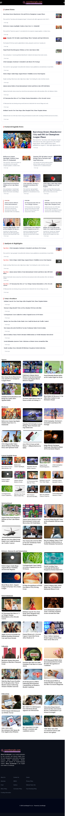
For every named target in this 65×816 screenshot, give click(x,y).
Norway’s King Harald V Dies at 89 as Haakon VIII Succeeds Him (11, 229)
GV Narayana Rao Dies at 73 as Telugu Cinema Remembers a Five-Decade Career (26, 98)
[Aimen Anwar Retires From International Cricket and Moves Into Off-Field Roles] (59, 275)
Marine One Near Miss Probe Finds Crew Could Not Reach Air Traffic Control (52, 229)
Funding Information (6, 792)
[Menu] (1, 2)
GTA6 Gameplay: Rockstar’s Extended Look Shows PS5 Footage (21, 62)
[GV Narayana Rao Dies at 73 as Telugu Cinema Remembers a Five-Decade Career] (59, 287)
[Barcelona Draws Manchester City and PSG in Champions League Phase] (59, 18)
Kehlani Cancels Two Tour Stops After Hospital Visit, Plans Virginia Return (25, 110)
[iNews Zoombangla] (32, 2)
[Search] (64, 2)
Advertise (3, 781)
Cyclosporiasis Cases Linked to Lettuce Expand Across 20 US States (31, 229)
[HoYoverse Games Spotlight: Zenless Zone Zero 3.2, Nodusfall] (59, 28)
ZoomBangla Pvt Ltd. (28, 805)
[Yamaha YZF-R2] (59, 41)
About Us (3, 777)
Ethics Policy (4, 788)
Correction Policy (17, 788)
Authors (15, 785)
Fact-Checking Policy (31, 788)
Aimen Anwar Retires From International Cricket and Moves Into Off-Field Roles (26, 86)
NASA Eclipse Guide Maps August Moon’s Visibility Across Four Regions (24, 74)
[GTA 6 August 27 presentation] (59, 64)
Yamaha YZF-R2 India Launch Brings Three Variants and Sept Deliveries (28, 38)
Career (28, 777)
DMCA (15, 781)
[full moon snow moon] (59, 263)
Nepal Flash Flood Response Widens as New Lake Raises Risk (21, 50)
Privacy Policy (29, 781)
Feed (2, 785)
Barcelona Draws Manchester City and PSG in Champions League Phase (24, 14)
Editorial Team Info (31, 785)
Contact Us (16, 777)
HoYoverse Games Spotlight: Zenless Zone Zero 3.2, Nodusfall (21, 26)
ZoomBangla (42, 805)
